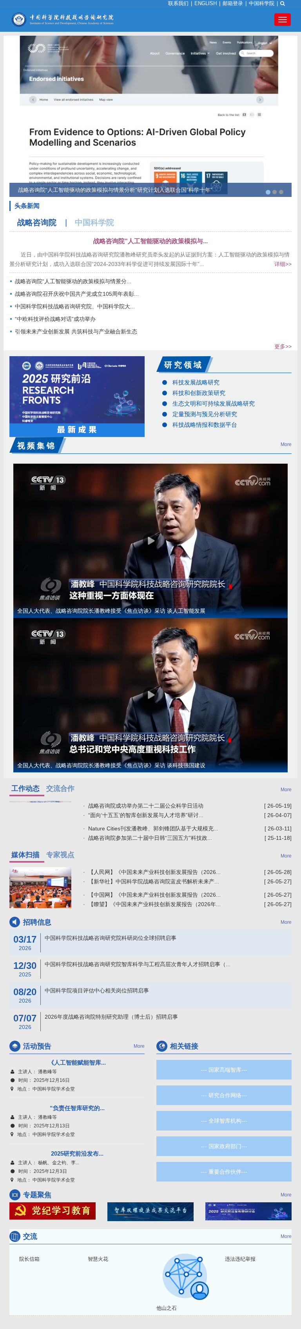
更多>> (283, 346)
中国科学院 (261, 3)
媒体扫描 (25, 855)
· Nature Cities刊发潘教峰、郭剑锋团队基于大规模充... (150, 828)
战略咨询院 (36, 222)
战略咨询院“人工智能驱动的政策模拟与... (150, 241)
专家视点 (60, 855)
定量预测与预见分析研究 (204, 414)
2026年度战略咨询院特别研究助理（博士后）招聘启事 (95, 1017)
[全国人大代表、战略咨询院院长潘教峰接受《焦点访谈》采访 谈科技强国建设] (150, 694)
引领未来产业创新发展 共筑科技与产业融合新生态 (76, 331)
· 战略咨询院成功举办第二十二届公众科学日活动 (143, 806)
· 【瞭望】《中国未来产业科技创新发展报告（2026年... (152, 904)
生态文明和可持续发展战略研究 (213, 403)
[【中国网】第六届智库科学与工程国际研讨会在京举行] (40, 887)
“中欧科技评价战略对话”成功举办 (55, 319)
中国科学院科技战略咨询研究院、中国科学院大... (75, 306)
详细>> (283, 264)
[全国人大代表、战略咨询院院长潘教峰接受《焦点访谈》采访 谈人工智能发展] (150, 540)
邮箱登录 (233, 3)
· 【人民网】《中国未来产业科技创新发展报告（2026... (152, 872)
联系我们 (178, 3)
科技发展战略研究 (195, 382)
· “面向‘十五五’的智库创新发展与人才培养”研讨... (143, 815)
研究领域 (183, 364)
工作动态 (25, 788)
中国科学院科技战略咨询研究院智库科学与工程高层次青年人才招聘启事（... (121, 964)
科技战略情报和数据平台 (204, 424)
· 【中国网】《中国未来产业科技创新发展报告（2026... (152, 895)
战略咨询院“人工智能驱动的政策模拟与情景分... (73, 281)
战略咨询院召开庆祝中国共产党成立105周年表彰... (77, 294)
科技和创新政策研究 (198, 393)
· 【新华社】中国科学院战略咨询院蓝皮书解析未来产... (151, 881)
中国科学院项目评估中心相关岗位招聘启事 (81, 991)
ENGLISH (205, 3)
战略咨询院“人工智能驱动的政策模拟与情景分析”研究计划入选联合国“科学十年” (115, 190)
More (286, 444)
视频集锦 (36, 445)
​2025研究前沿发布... (77, 1153)
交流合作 (60, 788)
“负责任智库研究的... (77, 1108)
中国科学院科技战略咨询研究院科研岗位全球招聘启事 (94, 938)
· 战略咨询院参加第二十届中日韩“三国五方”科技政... (147, 838)
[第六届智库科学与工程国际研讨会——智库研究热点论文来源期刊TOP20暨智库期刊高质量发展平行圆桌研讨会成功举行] (40, 819)
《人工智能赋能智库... (77, 1062)
